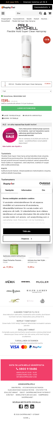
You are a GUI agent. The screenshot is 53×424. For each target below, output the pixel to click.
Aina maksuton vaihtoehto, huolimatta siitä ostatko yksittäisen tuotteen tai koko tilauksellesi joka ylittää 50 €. (26, 314)
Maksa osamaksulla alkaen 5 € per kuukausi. (17, 104)
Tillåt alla (26, 231)
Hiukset (36, 19)
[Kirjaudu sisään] (45, 13)
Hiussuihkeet (5, 21)
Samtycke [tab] (9, 190)
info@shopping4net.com (27, 377)
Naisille (29, 19)
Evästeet (10, 395)
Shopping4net (6, 19)
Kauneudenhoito (18, 19)
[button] (49, 13)
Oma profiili (16, 388)
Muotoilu (44, 19)
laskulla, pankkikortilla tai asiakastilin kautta (26, 342)
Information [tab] (26, 190)
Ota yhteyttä (41, 390)
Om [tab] (43, 190)
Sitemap (36, 415)
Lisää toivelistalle (12, 116)
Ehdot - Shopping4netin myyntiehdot (35, 393)
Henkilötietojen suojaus (26, 395)
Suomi (25, 418)
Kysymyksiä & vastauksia (33, 388)
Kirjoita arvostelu (33, 116)
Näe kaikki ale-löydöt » (12, 146)
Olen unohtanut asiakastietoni (21, 390)
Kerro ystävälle (11, 118)
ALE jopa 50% (12, 2)
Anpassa (25, 238)
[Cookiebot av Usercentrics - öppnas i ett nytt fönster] (39, 183)
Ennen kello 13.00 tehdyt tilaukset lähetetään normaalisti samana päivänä (26, 323)
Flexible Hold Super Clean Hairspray (23, 21)
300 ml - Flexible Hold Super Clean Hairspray (29, 84)
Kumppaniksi (43, 395)
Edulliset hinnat (11, 393)
